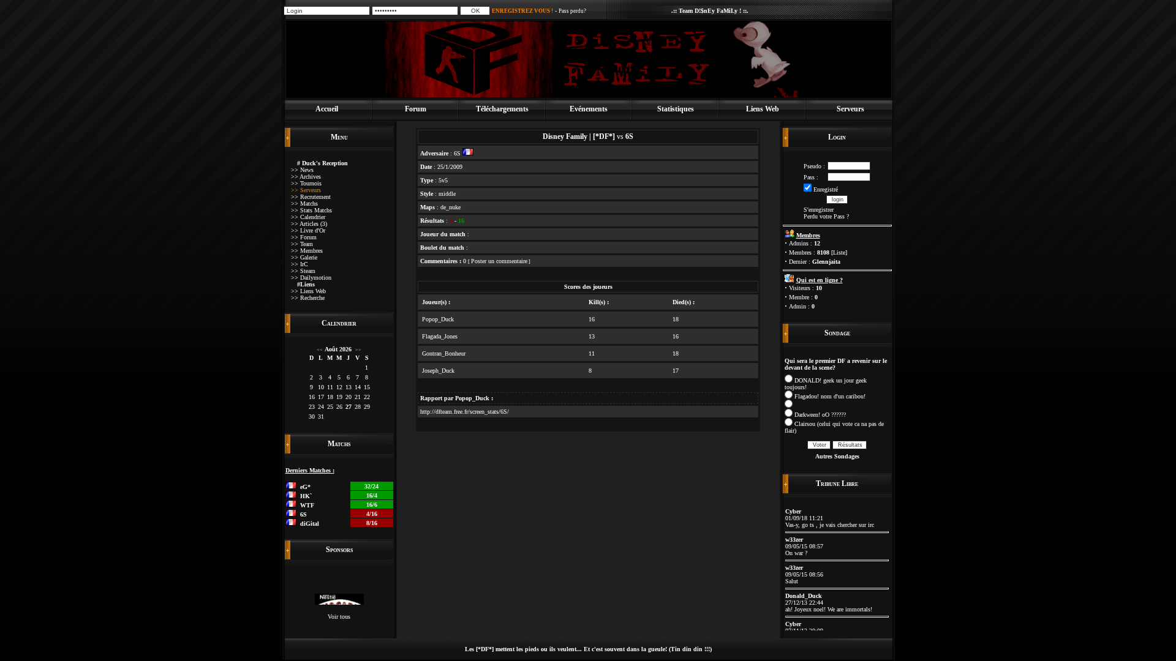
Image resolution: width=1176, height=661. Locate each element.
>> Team (302, 244)
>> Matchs (304, 203)
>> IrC (299, 264)
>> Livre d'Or (308, 230)
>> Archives (306, 176)
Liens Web (762, 109)
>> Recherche (308, 297)
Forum (415, 109)
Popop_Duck (438, 319)
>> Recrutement (311, 196)
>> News (302, 169)
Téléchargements (502, 109)
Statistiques (675, 109)
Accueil (326, 109)
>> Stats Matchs (311, 210)
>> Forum (304, 237)
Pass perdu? (572, 11)
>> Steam (303, 270)
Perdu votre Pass (824, 216)
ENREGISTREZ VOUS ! (522, 11)
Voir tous (339, 616)
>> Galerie (304, 257)
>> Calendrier (308, 217)
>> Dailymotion (311, 277)
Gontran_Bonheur (444, 353)
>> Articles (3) (309, 223)
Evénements (589, 109)
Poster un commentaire (499, 261)
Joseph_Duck (438, 370)
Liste (839, 252)
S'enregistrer (819, 209)
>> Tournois (306, 183)
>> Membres (307, 250)
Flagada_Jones (440, 336)
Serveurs (850, 109)
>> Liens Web (308, 291)
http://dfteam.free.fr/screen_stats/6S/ (464, 411)
